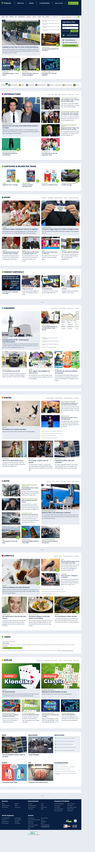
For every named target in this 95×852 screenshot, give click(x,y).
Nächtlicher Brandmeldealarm (61, 764)
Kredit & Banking (62, 308)
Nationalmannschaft (58, 197)
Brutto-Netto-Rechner (72, 807)
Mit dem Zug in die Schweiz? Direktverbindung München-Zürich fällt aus (54, 591)
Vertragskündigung (45, 825)
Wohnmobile (63, 481)
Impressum (30, 821)
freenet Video (18, 818)
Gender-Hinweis (44, 818)
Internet (31, 3)
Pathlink (56, 660)
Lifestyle (9, 555)
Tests (53, 481)
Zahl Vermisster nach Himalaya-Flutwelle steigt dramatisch (66, 750)
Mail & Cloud (59, 3)
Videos (42, 805)
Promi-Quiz (30, 808)
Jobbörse (17, 803)
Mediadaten (43, 821)
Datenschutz (31, 823)
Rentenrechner (70, 808)
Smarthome (76, 397)
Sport (7, 197)
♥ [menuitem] (50, 17)
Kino (53, 94)
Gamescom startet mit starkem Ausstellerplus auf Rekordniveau (53, 431)
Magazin (57, 481)
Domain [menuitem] (47, 16)
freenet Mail (57, 807)
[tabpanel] (21, 36)
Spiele (42, 803)
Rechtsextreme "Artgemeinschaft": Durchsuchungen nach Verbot (51, 27)
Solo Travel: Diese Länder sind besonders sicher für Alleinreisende (53, 589)
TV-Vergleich (70, 810)
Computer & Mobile (50, 397)
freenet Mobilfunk (6, 818)
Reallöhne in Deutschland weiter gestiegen (49, 347)
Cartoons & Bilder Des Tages (20, 166)
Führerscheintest (75, 481)
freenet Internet (5, 821)
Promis (49, 94)
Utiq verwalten (31, 826)
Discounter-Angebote (59, 803)
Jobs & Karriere (54, 308)
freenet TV (4, 819)
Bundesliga (43, 197)
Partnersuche (18, 807)
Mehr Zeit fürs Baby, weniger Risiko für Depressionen (65, 744)
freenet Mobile (18, 819)
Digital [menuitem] (34, 16)
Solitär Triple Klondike (67, 660)
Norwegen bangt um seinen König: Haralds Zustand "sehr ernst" (51, 30)
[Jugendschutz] (34, 833)
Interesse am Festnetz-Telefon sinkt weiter (49, 435)
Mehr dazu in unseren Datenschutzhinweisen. (65, 650)
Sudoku (60, 660)
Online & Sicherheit (59, 397)
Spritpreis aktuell (5, 805)
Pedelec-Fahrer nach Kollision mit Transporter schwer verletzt (65, 771)
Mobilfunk (20, 3)
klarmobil (17, 821)
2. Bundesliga (50, 197)
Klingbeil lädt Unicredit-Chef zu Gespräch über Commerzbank (50, 338)
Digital (8, 397)
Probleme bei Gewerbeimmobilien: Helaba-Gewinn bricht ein (51, 341)
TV (46, 94)
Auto (7, 481)
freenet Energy (5, 823)
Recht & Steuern (70, 308)
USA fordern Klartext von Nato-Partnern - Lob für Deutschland (50, 21)
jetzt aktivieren (7, 648)
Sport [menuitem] (6, 16)
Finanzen (9, 308)
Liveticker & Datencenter (74, 197)
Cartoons (77, 94)
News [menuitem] (3, 16)
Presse (42, 819)
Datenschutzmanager (33, 825)
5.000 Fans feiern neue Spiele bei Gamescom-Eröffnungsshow (52, 433)
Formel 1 (65, 197)
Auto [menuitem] (16, 16)
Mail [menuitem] (43, 16)
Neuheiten (49, 481)
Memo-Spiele (71, 94)
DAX (63, 324)
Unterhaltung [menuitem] (21, 16)
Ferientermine (5, 807)
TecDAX (64, 328)
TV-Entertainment (44, 3)
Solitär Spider (76, 660)
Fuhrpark (69, 481)
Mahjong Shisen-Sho (49, 660)
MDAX (63, 326)
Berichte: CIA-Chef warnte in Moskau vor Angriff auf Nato (65, 741)
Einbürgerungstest (32, 805)
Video (56, 94)
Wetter (16, 805)
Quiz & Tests (64, 94)
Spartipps (77, 308)
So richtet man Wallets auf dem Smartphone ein (50, 437)
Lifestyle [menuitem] (29, 16)
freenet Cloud (57, 805)
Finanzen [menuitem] (11, 16)
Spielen (8, 660)
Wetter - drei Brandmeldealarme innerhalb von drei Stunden (65, 766)
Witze (59, 94)
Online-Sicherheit (71, 803)
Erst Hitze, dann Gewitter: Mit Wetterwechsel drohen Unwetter (66, 747)
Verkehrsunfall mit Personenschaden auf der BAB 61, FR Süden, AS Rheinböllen (66, 774)
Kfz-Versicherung (58, 810)
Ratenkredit (69, 805)
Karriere (43, 823)
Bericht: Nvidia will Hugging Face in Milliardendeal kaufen (50, 345)
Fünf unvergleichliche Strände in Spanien (49, 593)
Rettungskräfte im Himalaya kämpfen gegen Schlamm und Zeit (51, 24)
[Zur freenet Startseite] (6, 3)
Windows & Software (68, 397)
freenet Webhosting (58, 808)
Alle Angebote (74, 3)
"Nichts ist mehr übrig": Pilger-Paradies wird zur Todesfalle (66, 738)
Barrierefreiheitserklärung (34, 819)
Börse (3, 803)
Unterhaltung (12, 94)
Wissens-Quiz (44, 807)
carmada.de (17, 823)
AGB (29, 828)
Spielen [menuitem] (39, 16)
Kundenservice (31, 818)
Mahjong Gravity (40, 660)
